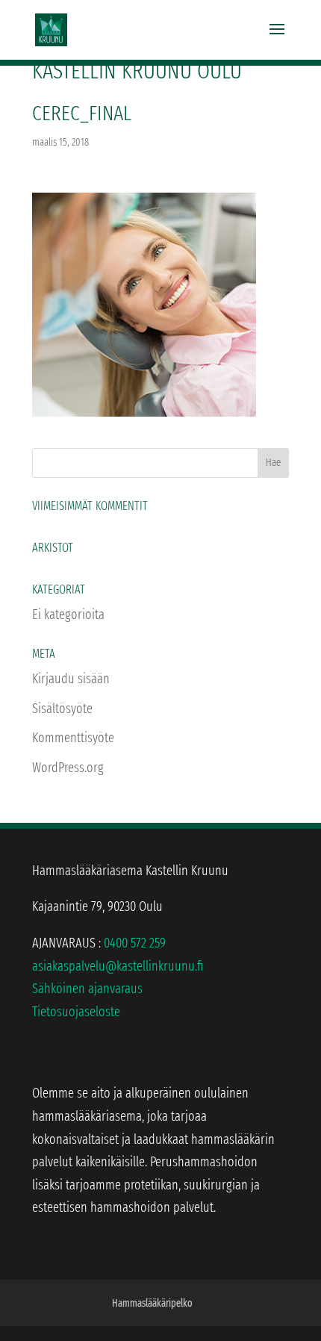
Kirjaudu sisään (71, 678)
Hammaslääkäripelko (152, 1303)
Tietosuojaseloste (76, 1012)
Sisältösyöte (62, 708)
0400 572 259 (135, 943)
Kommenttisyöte (73, 737)
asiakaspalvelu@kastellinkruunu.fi (117, 966)
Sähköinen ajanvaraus (87, 988)
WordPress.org (68, 767)
